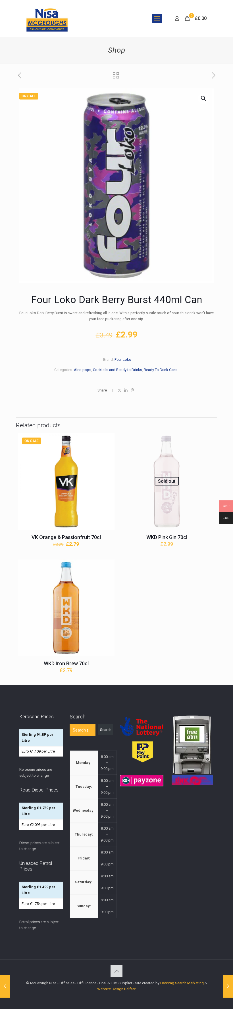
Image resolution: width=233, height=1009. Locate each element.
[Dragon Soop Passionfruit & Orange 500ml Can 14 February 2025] (5, 986)
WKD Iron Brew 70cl (66, 663)
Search (78, 717)
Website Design (110, 989)
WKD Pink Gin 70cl (166, 537)
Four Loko (123, 359)
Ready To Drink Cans (160, 370)
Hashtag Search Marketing (182, 983)
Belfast (130, 989)
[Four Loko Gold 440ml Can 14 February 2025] (228, 986)
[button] (203, 98)
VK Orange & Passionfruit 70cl (66, 537)
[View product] (106, 453)
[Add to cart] (106, 441)
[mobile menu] (157, 18)
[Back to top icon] (116, 971)
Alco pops (82, 370)
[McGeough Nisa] (47, 18)
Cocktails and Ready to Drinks (117, 370)
